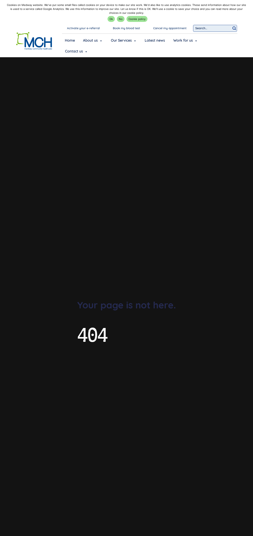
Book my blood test (126, 28)
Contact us (74, 51)
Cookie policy (136, 19)
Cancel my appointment (170, 28)
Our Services (121, 41)
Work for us (183, 41)
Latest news (155, 41)
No (121, 19)
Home (70, 41)
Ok (111, 19)
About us (90, 41)
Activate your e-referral (83, 28)
